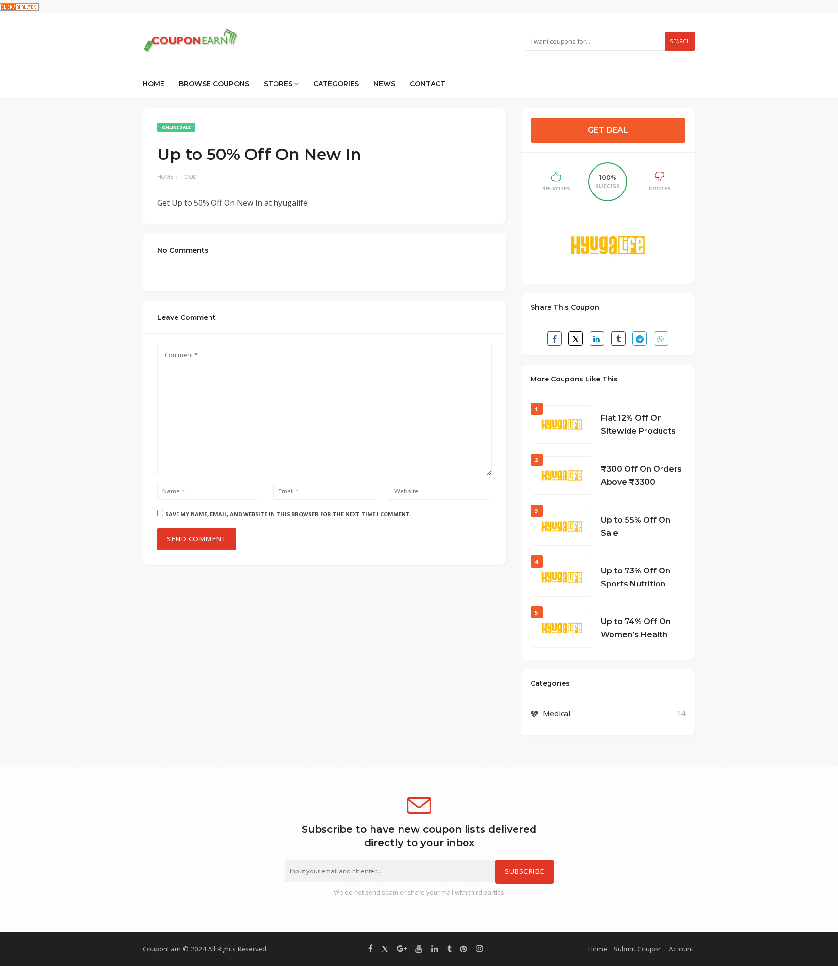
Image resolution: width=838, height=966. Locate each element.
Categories (336, 83)
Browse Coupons (214, 83)
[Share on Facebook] (554, 338)
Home (153, 83)
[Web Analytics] (19, 6)
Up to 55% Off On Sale (635, 526)
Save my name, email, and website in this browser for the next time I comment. (288, 514)
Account (681, 948)
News (384, 83)
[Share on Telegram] (639, 338)
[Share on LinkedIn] (597, 338)
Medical (556, 713)
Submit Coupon (638, 948)
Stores (279, 83)
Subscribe (524, 871)
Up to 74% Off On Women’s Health (636, 628)
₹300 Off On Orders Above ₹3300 (641, 475)
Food (189, 176)
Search (680, 41)
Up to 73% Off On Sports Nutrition (635, 577)
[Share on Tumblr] (618, 338)
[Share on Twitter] (575, 338)
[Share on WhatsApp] (661, 338)
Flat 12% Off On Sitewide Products (638, 424)
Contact (427, 83)
